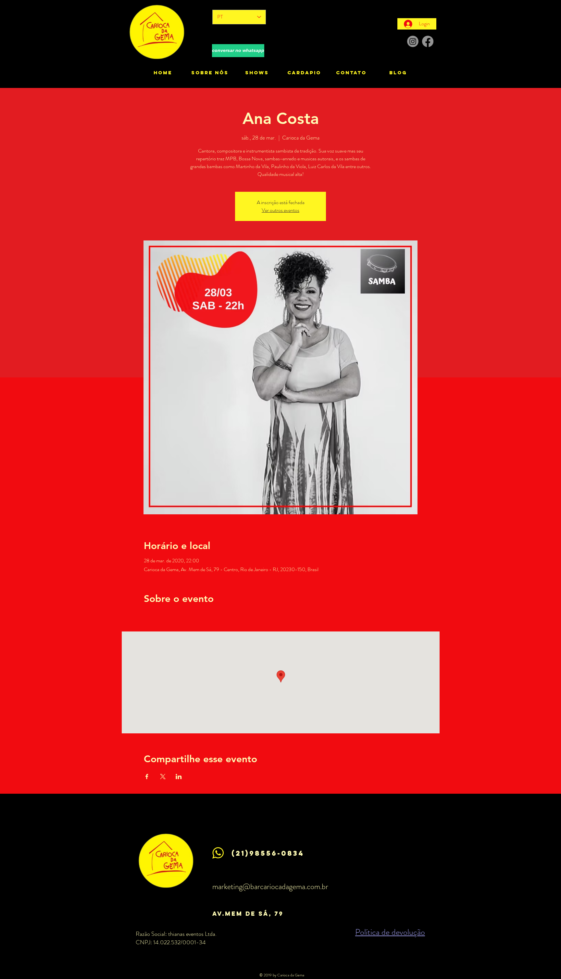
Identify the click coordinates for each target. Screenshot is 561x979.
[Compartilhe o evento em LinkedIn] (179, 776)
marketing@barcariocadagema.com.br (270, 886)
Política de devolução (390, 932)
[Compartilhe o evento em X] (163, 776)
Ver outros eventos (280, 210)
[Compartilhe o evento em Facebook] (147, 776)
